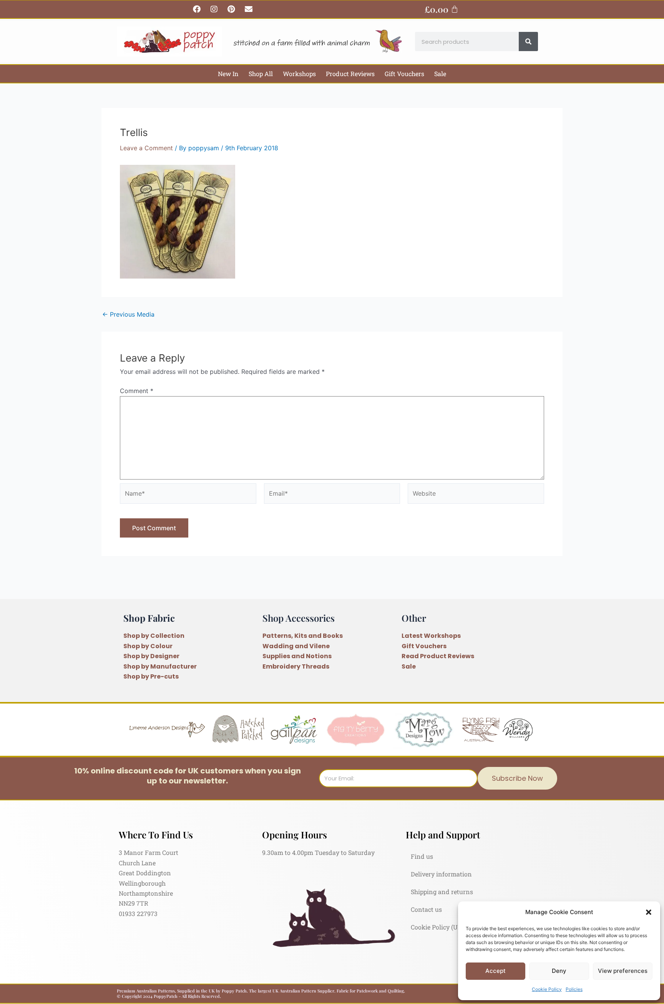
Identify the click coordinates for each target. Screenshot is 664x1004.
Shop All (261, 74)
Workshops (299, 74)
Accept (495, 970)
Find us (422, 856)
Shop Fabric (149, 618)
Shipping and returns (442, 892)
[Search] (528, 41)
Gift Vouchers (404, 74)
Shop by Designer (151, 656)
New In (228, 74)
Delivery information (441, 874)
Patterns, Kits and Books (302, 635)
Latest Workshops (431, 635)
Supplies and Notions (297, 656)
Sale (440, 74)
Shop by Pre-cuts (151, 676)
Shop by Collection (153, 635)
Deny (559, 970)
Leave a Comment (146, 148)
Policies (574, 989)
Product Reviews (350, 74)
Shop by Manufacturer (160, 666)
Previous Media (128, 314)
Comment (136, 391)
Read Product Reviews (438, 656)
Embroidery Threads (295, 666)
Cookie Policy (547, 989)
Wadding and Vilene (296, 646)
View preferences (622, 970)
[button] (648, 912)
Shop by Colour (148, 646)
